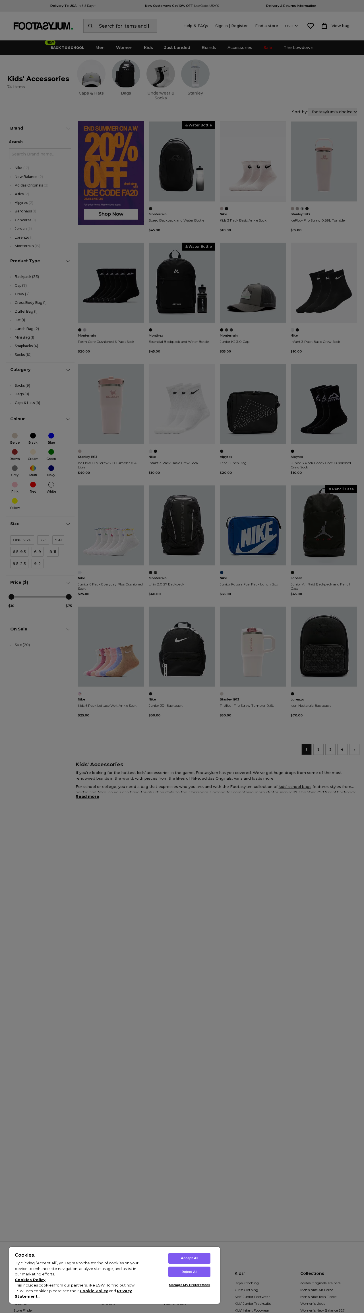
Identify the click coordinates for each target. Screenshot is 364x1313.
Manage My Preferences (189, 1285)
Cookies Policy (30, 1279)
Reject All (189, 1272)
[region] (114, 1275)
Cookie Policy (94, 1291)
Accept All (189, 1258)
